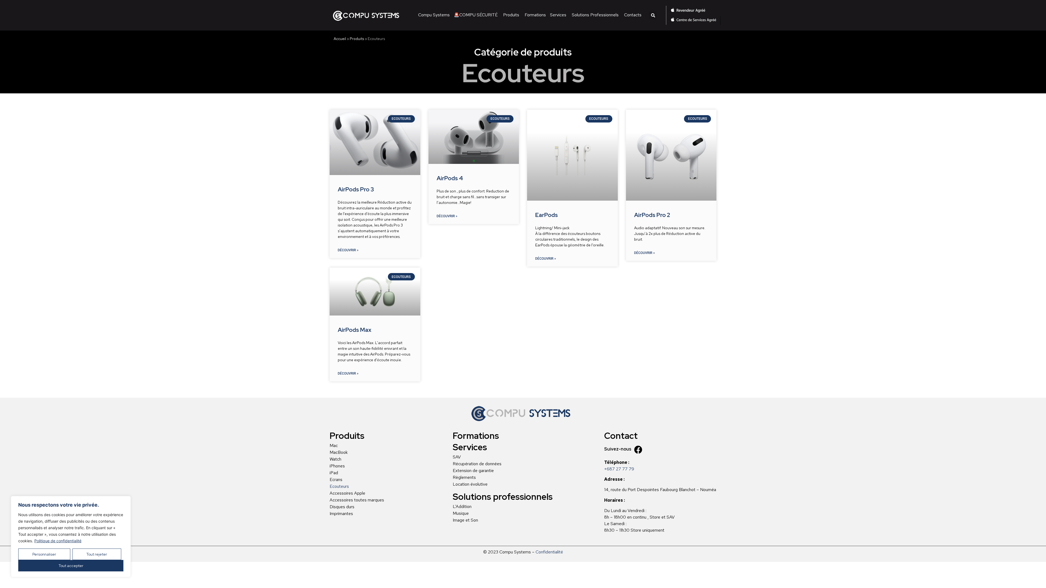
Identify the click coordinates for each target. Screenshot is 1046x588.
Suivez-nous (617, 449)
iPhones (337, 466)
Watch (335, 459)
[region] (71, 536)
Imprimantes (341, 513)
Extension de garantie (473, 470)
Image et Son (465, 520)
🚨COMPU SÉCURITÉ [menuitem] (476, 15)
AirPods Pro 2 (652, 215)
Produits (357, 38)
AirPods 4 (450, 178)
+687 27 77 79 (619, 469)
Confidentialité (549, 552)
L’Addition (462, 506)
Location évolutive (470, 484)
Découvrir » (348, 250)
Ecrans (336, 479)
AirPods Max (354, 329)
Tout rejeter (96, 554)
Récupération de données (477, 464)
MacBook (339, 452)
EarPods (546, 215)
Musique (461, 513)
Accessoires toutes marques (357, 500)
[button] (653, 15)
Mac (334, 445)
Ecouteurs (339, 486)
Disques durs (342, 507)
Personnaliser (44, 554)
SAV (457, 457)
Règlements (464, 477)
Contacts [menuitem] (632, 15)
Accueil (340, 38)
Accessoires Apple (347, 493)
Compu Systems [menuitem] (434, 15)
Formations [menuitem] (535, 15)
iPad (334, 473)
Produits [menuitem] (511, 15)
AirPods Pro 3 (356, 189)
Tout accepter (71, 565)
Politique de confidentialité (57, 540)
